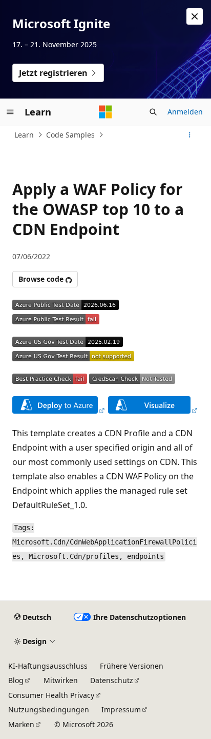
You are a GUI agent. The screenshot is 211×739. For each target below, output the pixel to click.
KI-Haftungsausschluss (48, 666)
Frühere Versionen (131, 666)
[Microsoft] (105, 112)
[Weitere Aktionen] (190, 135)
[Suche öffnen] (153, 112)
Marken (21, 724)
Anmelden (185, 111)
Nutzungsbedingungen (48, 709)
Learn (24, 135)
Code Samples (70, 135)
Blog (16, 680)
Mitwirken (61, 680)
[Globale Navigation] (10, 112)
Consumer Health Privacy (51, 695)
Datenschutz (111, 680)
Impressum (121, 709)
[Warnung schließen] (194, 16)
